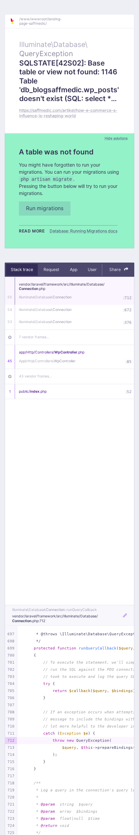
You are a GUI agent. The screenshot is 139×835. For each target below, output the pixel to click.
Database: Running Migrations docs (83, 231)
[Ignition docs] (14, 21)
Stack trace (22, 269)
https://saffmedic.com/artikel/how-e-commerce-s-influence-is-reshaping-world (68, 113)
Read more (32, 231)
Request (51, 269)
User (92, 269)
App (73, 269)
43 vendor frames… (35, 376)
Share (115, 269)
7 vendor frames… (34, 337)
